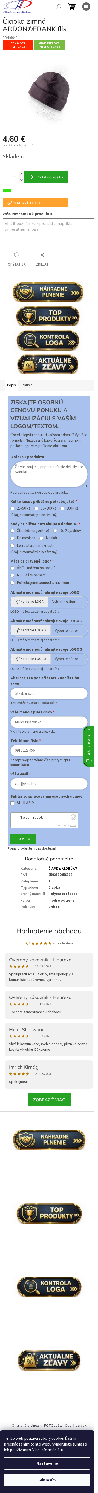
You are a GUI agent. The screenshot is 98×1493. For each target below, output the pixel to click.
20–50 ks (23, 508)
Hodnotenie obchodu (49, 930)
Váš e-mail (19, 774)
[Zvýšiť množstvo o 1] (21, 174)
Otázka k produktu (27, 457)
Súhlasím (47, 1480)
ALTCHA (73, 825)
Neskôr (51, 538)
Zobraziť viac (49, 1099)
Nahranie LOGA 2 (33, 630)
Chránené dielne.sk (27, 1425)
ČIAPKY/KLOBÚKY (62, 868)
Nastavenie (47, 1463)
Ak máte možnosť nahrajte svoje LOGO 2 (46, 621)
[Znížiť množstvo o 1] (21, 180)
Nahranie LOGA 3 (33, 658)
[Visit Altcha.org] (73, 819)
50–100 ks (48, 508)
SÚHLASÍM (25, 803)
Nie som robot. (31, 817)
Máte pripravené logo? (30, 561)
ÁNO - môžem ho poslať (36, 568)
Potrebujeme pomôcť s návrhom (43, 582)
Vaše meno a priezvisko (31, 712)
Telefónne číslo (24, 741)
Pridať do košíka (49, 177)
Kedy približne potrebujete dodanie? (44, 524)
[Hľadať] (59, 6)
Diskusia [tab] (26, 385)
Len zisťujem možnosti (35, 545)
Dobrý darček (76, 1425)
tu (61, 1450)
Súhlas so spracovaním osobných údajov (46, 796)
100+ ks (72, 508)
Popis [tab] (11, 385)
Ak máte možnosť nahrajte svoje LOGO (44, 592)
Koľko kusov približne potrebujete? (42, 502)
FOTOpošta (53, 1425)
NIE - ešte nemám (31, 575)
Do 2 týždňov (70, 530)
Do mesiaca (26, 538)
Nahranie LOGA (32, 601)
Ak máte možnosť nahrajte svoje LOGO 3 (46, 649)
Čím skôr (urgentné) (33, 530)
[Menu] (86, 6)
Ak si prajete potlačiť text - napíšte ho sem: (44, 681)
